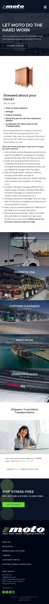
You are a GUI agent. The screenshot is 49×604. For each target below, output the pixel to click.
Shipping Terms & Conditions (16, 564)
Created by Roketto (24, 600)
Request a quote (15, 46)
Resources (7, 546)
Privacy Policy (24, 598)
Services (6, 542)
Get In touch (13, 504)
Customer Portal (11, 560)
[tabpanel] (24, 446)
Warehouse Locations (13, 551)
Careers (6, 555)
